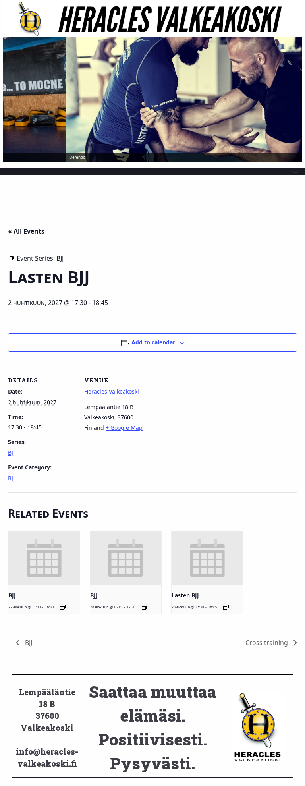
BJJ (11, 452)
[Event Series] (63, 607)
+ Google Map (124, 427)
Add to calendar (153, 342)
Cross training (267, 642)
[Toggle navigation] (295, 171)
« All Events (26, 231)
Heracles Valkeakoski (111, 391)
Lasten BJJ (185, 595)
